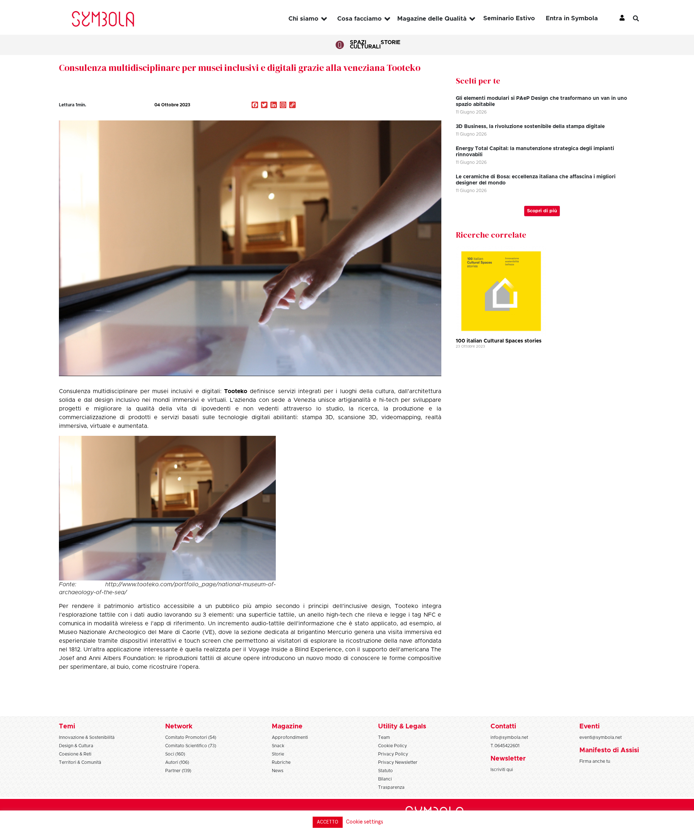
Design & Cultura (76, 746)
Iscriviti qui (501, 769)
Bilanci (385, 779)
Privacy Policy (393, 754)
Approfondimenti (290, 737)
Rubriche (281, 762)
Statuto (385, 771)
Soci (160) (175, 754)
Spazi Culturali (365, 45)
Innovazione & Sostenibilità (87, 737)
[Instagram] (283, 106)
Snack (278, 746)
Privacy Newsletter (397, 762)
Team (384, 737)
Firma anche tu (594, 761)
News (277, 771)
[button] (641, 18)
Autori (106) (177, 762)
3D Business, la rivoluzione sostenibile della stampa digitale (530, 126)
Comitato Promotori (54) (190, 737)
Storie (390, 42)
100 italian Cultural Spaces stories (498, 341)
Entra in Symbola (572, 18)
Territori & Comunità (80, 762)
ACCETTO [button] (327, 822)
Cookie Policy (392, 746)
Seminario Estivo (509, 18)
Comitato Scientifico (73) (190, 746)
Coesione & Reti (75, 754)
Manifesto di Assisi (609, 750)
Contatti (503, 726)
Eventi (589, 726)
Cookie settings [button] (364, 822)
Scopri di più (542, 211)
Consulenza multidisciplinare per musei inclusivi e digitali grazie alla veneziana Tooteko (239, 67)
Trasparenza (391, 787)
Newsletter (508, 759)
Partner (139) (178, 771)
